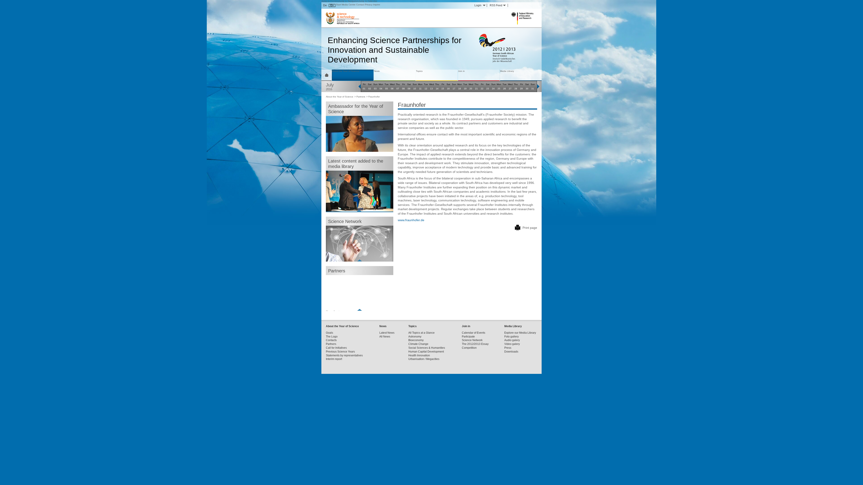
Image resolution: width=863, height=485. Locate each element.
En (332, 5)
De (325, 5)
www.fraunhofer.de (411, 220)
